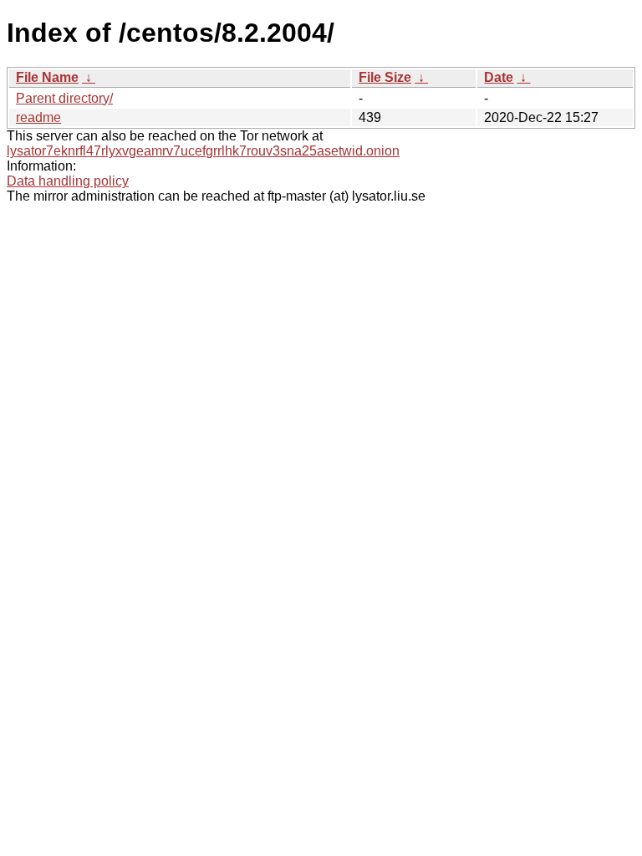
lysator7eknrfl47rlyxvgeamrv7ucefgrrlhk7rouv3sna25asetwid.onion (203, 151)
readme (38, 117)
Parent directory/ (64, 98)
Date (498, 77)
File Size (385, 77)
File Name (47, 77)
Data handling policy (68, 181)
